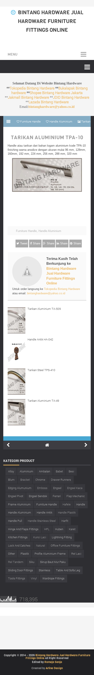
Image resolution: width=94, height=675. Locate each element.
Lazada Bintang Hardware (49, 102)
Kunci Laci (39, 537)
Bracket (25, 480)
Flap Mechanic (75, 496)
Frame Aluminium (19, 504)
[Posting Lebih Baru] (8, 445)
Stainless (44, 570)
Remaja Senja (53, 662)
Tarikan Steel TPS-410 (41, 370)
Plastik (25, 554)
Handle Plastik (67, 512)
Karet (72, 529)
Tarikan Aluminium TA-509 (44, 309)
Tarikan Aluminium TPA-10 (47, 138)
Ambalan (44, 471)
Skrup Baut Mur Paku (53, 562)
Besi (71, 471)
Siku (31, 562)
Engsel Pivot (15, 496)
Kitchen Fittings (18, 537)
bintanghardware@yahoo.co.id (51, 107)
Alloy (11, 471)
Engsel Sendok (38, 496)
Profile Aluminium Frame (50, 554)
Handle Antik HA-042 (40, 339)
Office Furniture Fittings (65, 545)
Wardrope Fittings (53, 578)
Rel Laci (76, 554)
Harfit (64, 521)
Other (11, 554)
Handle (80, 504)
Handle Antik (44, 512)
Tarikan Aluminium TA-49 (43, 401)
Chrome (40, 480)
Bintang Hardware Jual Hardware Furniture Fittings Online (50, 21)
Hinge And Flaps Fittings (23, 529)
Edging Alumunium (19, 488)
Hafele (67, 504)
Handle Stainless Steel (42, 521)
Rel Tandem (15, 562)
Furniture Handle (26, 231)
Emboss (42, 488)
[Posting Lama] (86, 445)
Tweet (24, 243)
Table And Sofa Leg (68, 570)
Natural (40, 545)
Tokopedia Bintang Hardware (32, 88)
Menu (12, 54)
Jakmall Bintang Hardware (28, 97)
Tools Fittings (16, 578)
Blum (11, 480)
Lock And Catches (19, 545)
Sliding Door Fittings (20, 570)
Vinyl (34, 578)
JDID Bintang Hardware (71, 97)
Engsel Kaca (74, 488)
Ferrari (57, 496)
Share (36, 243)
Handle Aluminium (49, 231)
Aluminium (26, 471)
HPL (46, 529)
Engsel (57, 488)
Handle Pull (15, 521)
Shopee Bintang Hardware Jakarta (56, 92)
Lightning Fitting (62, 537)
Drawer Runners (61, 480)
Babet (59, 471)
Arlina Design (54, 668)
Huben (59, 529)
